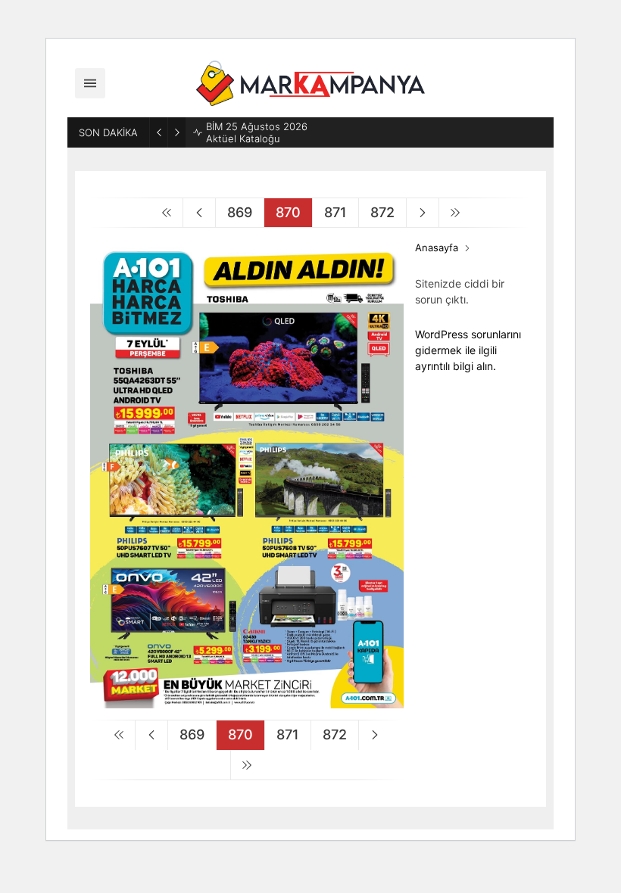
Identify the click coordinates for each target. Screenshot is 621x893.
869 (239, 212)
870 (288, 212)
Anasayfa (436, 247)
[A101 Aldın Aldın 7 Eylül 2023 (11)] (247, 701)
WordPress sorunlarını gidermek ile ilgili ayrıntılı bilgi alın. (468, 350)
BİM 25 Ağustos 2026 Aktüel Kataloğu (256, 132)
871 (335, 212)
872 (382, 212)
